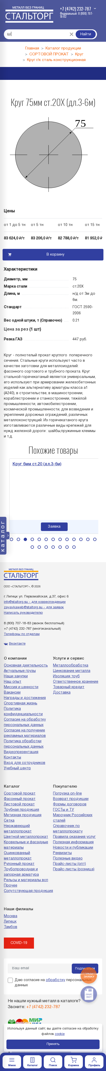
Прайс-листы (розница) (73, 869)
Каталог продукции (63, 48)
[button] (11, 539)
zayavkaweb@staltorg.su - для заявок (34, 607)
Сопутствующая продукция (28, 891)
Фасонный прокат (20, 799)
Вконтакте (17, 643)
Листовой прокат (19, 804)
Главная (32, 48)
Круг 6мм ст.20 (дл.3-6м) (36, 464)
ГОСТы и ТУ (63, 810)
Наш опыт (12, 682)
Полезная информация (73, 842)
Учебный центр (17, 768)
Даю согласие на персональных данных (53, 983)
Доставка (61, 692)
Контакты (12, 757)
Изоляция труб (66, 676)
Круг (79, 54)
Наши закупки (16, 676)
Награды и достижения (25, 698)
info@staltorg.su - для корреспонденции (35, 602)
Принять (53, 1044)
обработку (55, 980)
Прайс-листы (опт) (69, 864)
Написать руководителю (23, 612)
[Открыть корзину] (73, 1061)
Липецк (10, 921)
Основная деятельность (26, 665)
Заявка (53, 526)
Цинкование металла (71, 671)
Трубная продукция (21, 810)
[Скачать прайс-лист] (89, 994)
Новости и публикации (73, 847)
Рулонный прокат (19, 864)
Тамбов (10, 927)
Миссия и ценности (21, 687)
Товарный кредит (68, 687)
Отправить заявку (89, 975)
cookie (60, 1034)
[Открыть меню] (12, 1061)
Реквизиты (62, 853)
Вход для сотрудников (24, 763)
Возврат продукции (71, 799)
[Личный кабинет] (94, 1061)
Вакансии (12, 692)
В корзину (55, 254)
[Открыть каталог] (32, 1061)
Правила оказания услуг (74, 837)
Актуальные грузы (20, 671)
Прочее (10, 885)
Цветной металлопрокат (26, 837)
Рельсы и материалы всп (26, 880)
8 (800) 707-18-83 (17, 623)
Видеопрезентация (21, 752)
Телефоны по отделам (22, 634)
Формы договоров (69, 804)
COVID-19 (19, 943)
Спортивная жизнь (20, 703)
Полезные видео (68, 858)
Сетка (9, 820)
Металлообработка (70, 665)
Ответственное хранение (75, 682)
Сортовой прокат (20, 793)
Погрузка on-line (67, 793)
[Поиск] (53, 1061)
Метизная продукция (22, 815)
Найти (85, 34)
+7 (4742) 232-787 (17, 628)
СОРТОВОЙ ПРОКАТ (49, 54)
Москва (10, 916)
